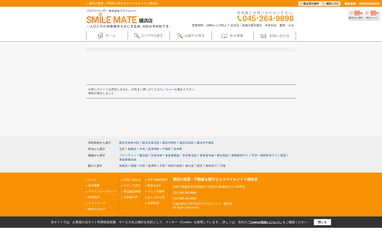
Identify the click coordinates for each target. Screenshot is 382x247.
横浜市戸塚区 (205, 142)
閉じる (322, 222)
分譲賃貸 (153, 203)
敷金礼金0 (153, 185)
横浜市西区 (169, 142)
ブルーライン (127, 155)
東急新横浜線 (127, 159)
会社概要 (94, 185)
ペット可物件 (156, 191)
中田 (142, 165)
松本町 (178, 149)
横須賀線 (222, 155)
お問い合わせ (132, 179)
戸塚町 (166, 149)
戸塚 (222, 165)
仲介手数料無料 (157, 179)
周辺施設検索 (132, 191)
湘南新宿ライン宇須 (244, 155)
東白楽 (189, 165)
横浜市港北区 (150, 142)
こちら (167, 89)
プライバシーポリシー (102, 191)
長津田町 (153, 149)
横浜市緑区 (187, 142)
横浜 (199, 165)
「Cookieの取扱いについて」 (265, 222)
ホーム (92, 179)
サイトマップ (96, 203)
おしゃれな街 (156, 197)
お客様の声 (131, 197)
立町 (122, 149)
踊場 (133, 165)
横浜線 (143, 155)
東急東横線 (172, 155)
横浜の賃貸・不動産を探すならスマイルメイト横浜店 (215, 179)
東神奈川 (211, 165)
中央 (142, 149)
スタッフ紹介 (132, 185)
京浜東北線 (189, 155)
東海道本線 (207, 155)
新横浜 (132, 149)
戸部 (162, 165)
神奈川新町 (175, 165)
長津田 (152, 165)
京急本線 (156, 155)
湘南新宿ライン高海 (273, 155)
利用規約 (94, 197)
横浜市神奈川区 (129, 142)
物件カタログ (96, 209)
